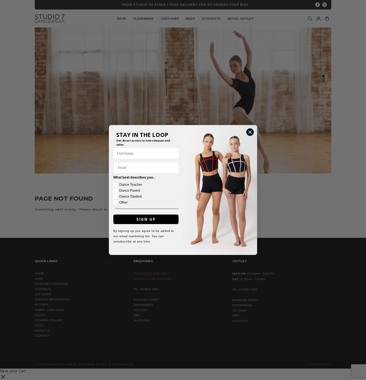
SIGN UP (146, 219)
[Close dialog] (250, 132)
